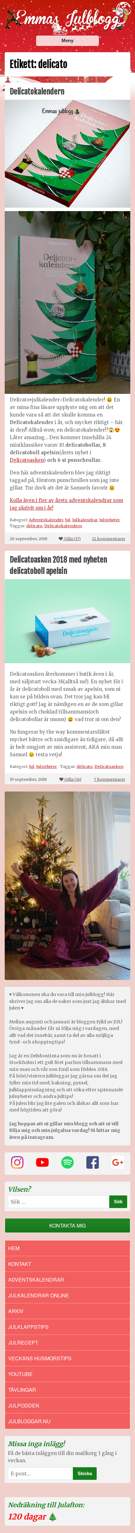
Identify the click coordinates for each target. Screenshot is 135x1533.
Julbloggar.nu (29, 1421)
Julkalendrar (84, 519)
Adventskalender (46, 519)
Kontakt (19, 1263)
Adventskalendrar (36, 1279)
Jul (67, 519)
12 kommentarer (108, 538)
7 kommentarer (109, 779)
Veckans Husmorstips (40, 1358)
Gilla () (72, 538)
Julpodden (23, 1405)
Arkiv (16, 1311)
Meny (67, 40)
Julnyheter (109, 519)
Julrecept (23, 1342)
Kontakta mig (67, 1225)
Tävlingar (22, 1389)
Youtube (20, 1374)
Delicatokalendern (37, 91)
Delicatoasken (27, 460)
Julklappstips (28, 1326)
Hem (13, 1248)
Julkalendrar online (38, 1295)
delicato (34, 525)
